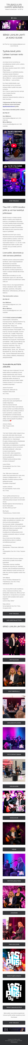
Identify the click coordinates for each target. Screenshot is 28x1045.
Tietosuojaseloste (14, 1042)
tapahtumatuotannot (9, 106)
